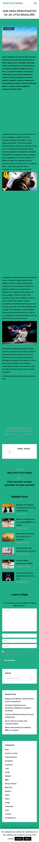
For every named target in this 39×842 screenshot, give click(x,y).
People (7, 803)
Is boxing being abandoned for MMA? (24, 562)
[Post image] (8, 508)
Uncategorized (8, 29)
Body (7, 749)
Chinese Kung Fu (11, 757)
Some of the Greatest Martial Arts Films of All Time (25, 576)
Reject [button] (27, 839)
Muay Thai (8, 787)
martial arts (19, 436)
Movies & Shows (11, 784)
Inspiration (9, 765)
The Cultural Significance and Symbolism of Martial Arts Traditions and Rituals (18, 708)
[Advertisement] (19, 111)
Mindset (8, 776)
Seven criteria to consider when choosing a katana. (16, 722)
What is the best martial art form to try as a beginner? (25, 537)
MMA (7, 780)
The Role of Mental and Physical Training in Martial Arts (19, 716)
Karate (7, 772)
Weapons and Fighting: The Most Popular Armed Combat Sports (25, 508)
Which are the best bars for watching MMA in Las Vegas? (25, 522)
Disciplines (9, 761)
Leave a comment (26, 431)
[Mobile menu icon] (35, 3)
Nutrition (8, 791)
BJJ (21, 434)
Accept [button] (18, 839)
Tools (7, 810)
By (28, 428)
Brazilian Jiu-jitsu (11, 753)
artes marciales (14, 434)
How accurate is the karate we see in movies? (26, 549)
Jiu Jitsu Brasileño (28, 434)
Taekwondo (9, 806)
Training (8, 814)
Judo (7, 768)
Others (7, 795)
